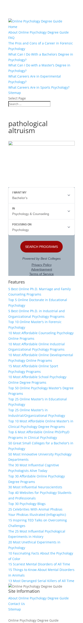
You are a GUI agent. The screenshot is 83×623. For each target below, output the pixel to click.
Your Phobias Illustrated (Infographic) (37, 514)
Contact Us (16, 603)
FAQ (11, 37)
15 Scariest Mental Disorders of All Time (39, 564)
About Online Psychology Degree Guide (38, 32)
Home (12, 27)
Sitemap (14, 92)
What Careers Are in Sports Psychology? (38, 87)
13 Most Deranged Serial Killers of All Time (41, 581)
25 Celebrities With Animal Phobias (35, 509)
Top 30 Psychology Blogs (27, 504)
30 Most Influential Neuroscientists (35, 487)
